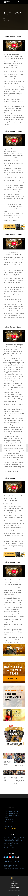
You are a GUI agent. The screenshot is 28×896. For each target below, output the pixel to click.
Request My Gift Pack (13, 829)
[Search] (17, 1)
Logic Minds (19, 895)
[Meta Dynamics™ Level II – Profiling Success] (1, 448)
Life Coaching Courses (11, 813)
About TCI (8, 824)
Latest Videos (9, 820)
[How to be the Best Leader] (19, 758)
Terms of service (14, 883)
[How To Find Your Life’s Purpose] (8, 756)
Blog (6, 817)
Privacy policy (14, 885)
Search (14, 881)
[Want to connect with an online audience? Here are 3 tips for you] (19, 772)
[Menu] (22, 2)
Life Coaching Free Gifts (12, 811)
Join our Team (9, 826)
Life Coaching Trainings (12, 815)
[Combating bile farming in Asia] (27, 448)
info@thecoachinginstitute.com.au (13, 868)
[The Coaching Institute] (11, 1)
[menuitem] (17, 1)
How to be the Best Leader (18, 766)
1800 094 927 (7, 866)
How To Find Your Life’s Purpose (7, 762)
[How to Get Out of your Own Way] (8, 772)
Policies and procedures (14, 887)
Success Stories (9, 822)
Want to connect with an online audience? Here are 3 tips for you (19, 780)
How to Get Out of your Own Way (8, 779)
